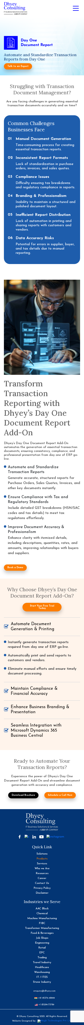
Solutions (42, 853)
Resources (42, 873)
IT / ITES (42, 977)
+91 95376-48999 (46, 998)
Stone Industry (42, 982)
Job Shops (42, 938)
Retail (42, 947)
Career (42, 878)
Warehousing (42, 972)
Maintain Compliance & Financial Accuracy (34, 691)
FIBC (42, 923)
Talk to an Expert (18, 66)
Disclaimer (42, 893)
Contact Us (42, 883)
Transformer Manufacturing (42, 928)
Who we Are (42, 868)
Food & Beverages (42, 933)
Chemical (42, 913)
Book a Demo (15, 567)
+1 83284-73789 (46, 1004)
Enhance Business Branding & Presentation (40, 709)
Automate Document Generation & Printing (32, 626)
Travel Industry (42, 962)
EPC (42, 952)
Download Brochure (23, 795)
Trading (42, 957)
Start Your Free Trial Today (42, 607)
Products (42, 858)
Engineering (42, 942)
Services (42, 863)
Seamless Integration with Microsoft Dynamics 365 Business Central (36, 730)
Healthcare (42, 967)
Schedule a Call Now (60, 795)
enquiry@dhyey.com (44, 991)
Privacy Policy (42, 888)
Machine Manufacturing (42, 918)
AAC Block (42, 908)
